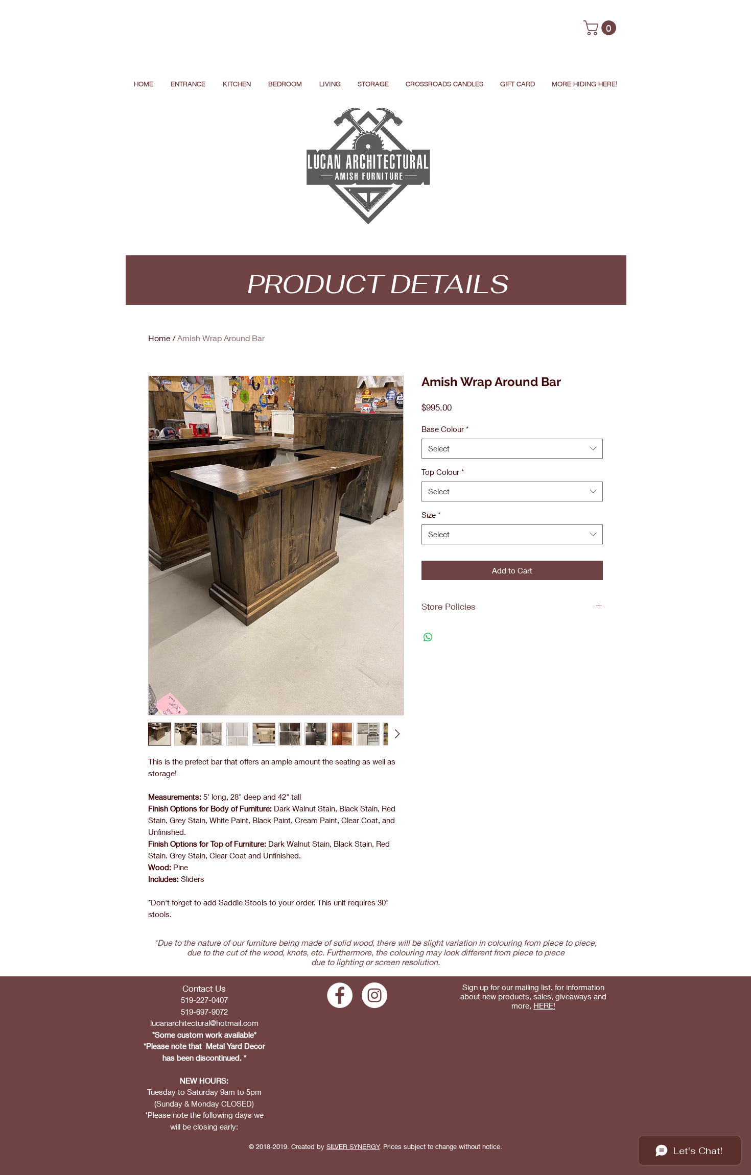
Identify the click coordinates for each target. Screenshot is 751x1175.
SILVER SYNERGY (353, 1146)
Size (430, 514)
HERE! (544, 1005)
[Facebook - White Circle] (340, 995)
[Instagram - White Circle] (374, 995)
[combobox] (512, 449)
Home (159, 338)
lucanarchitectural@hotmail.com (204, 1022)
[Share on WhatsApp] (428, 637)
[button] (601, 27)
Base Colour (444, 429)
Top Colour (442, 471)
